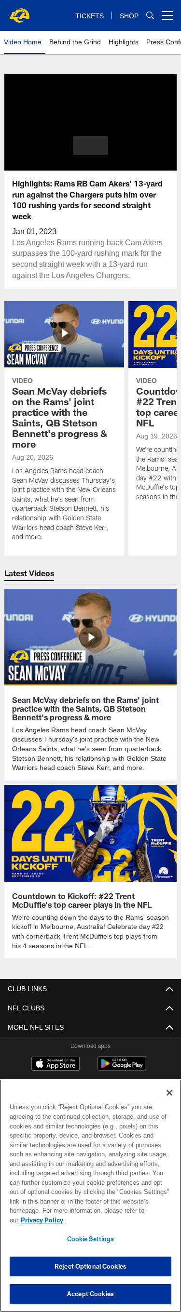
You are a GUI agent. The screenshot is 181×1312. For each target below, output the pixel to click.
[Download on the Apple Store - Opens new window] (55, 1064)
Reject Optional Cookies (90, 1266)
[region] (90, 1200)
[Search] (150, 15)
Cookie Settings (90, 1239)
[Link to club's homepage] (19, 11)
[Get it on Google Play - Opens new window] (122, 1067)
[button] (90, 145)
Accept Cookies (90, 1294)
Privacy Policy (116, 1220)
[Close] (169, 1102)
